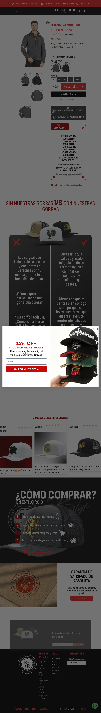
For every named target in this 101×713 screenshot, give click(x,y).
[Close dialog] (95, 329)
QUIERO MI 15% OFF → (26, 369)
